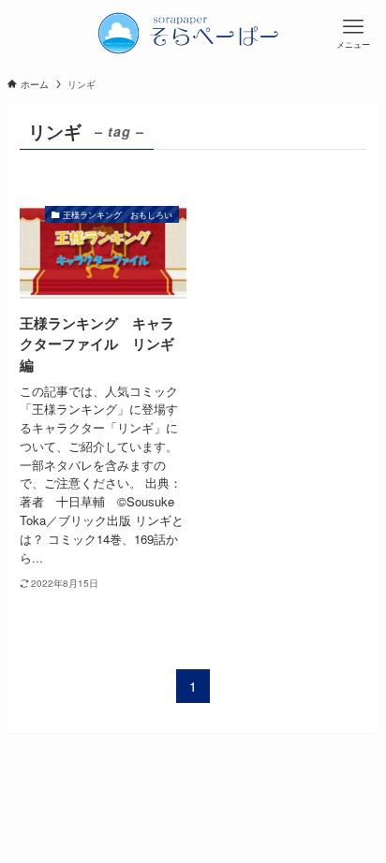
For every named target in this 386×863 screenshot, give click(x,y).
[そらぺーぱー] (193, 33)
